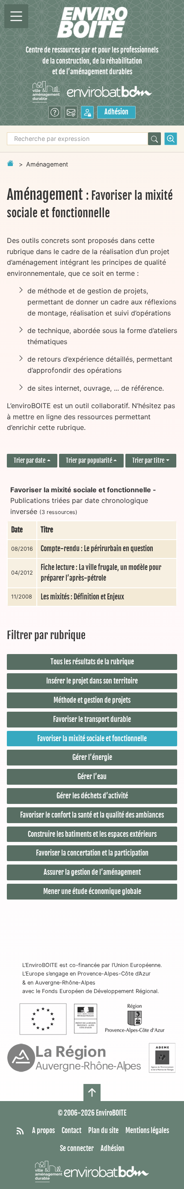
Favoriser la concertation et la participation (92, 853)
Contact (71, 1130)
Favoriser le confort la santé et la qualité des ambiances (92, 815)
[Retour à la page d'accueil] (10, 163)
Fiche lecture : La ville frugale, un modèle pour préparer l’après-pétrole (101, 573)
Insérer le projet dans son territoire (92, 681)
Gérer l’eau (92, 776)
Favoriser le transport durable (92, 719)
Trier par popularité (89, 460)
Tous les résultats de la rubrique (92, 661)
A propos (43, 1130)
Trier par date (29, 460)
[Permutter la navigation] (16, 16)
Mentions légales (147, 1130)
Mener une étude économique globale (92, 891)
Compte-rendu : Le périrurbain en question (97, 548)
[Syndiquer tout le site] (20, 1130)
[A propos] (54, 112)
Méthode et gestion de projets (92, 700)
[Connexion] (87, 112)
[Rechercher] (154, 138)
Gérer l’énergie (92, 757)
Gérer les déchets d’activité (92, 796)
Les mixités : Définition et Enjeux (82, 597)
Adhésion (116, 112)
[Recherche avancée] (170, 138)
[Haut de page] (92, 1092)
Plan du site (103, 1130)
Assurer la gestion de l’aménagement (92, 872)
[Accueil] (92, 22)
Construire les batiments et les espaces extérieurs (92, 834)
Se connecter (77, 1148)
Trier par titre (148, 460)
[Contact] (71, 112)
